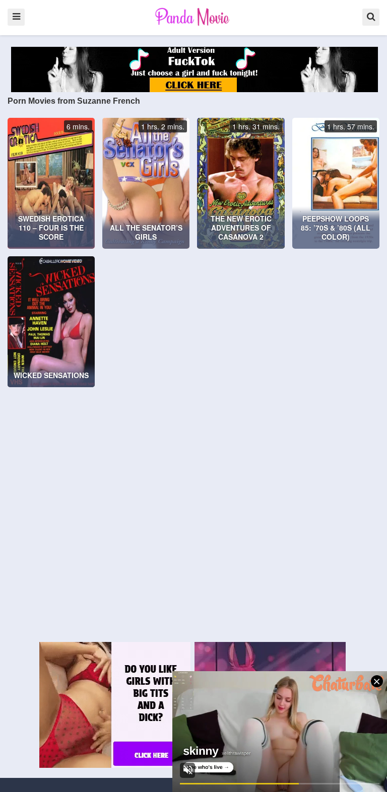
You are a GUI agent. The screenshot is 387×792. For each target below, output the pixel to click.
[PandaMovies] (193, 17)
